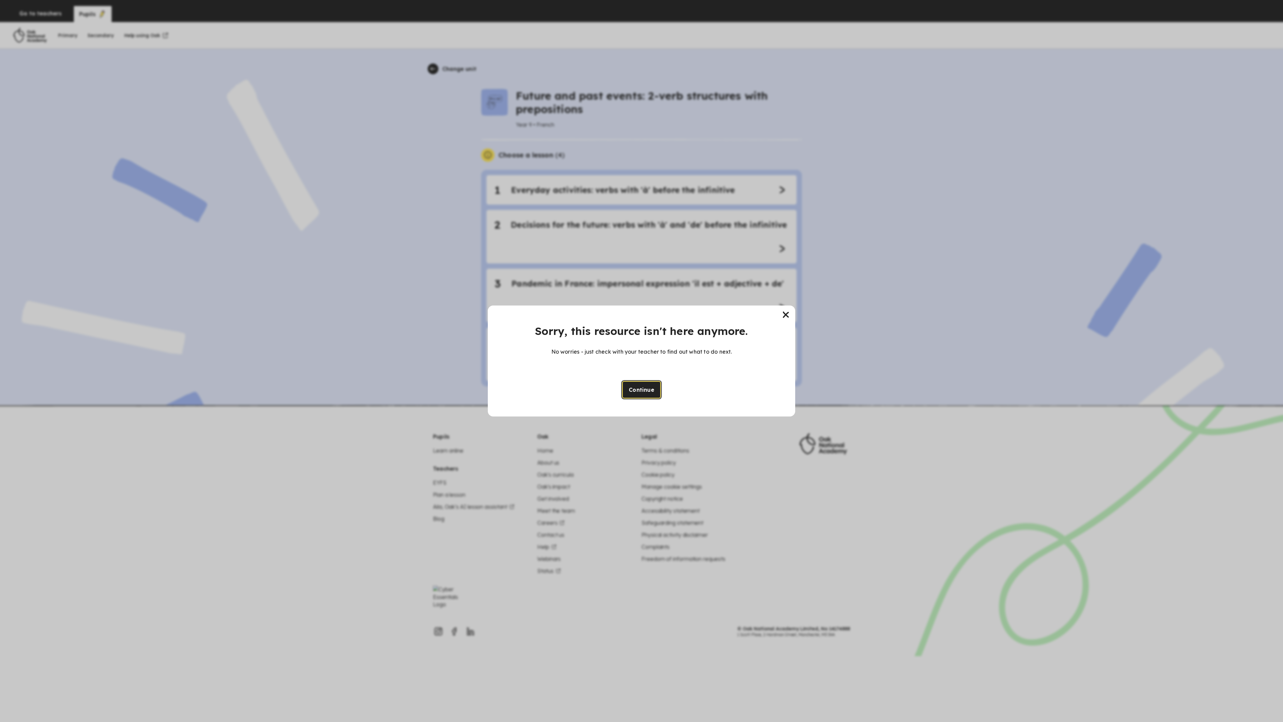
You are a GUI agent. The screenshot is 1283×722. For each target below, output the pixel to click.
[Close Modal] (785, 315)
